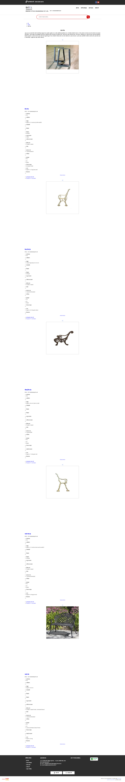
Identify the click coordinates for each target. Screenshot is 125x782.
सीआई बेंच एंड (28, 390)
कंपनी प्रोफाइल (84, 7)
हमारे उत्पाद (91, 7)
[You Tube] (98, 3)
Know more (62, 175)
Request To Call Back (31, 178)
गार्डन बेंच (27, 674)
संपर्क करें (97, 7)
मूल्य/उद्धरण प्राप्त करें (30, 177)
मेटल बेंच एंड (28, 249)
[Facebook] (96, 3)
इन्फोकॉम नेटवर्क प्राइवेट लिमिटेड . (111, 779)
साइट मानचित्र (29, 768)
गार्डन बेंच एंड (28, 534)
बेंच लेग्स (27, 109)
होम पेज (77, 7)
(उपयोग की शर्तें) (119, 778)
